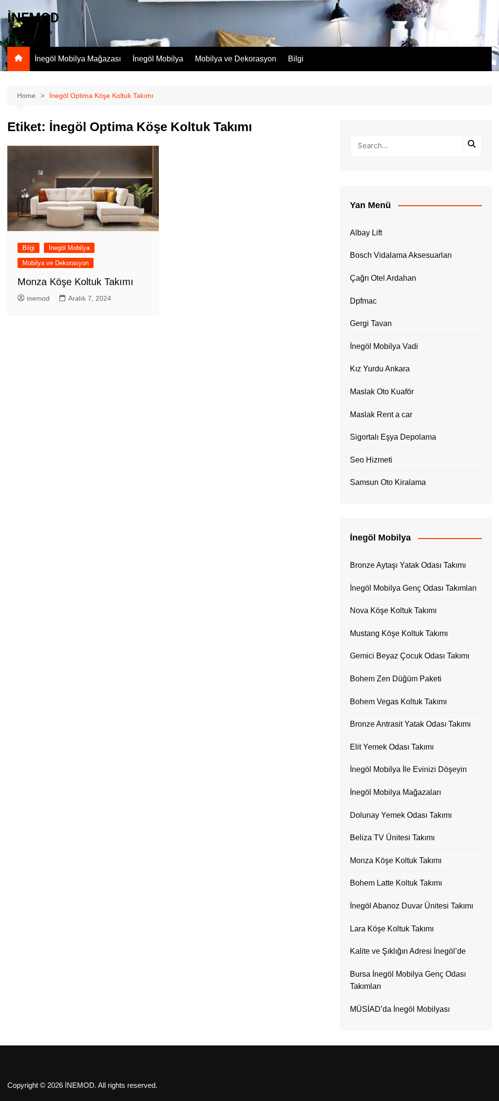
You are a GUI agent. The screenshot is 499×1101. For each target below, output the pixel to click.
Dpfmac (363, 301)
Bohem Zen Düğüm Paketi (395, 679)
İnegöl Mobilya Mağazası (78, 59)
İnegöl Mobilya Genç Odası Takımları (413, 588)
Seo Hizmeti (371, 460)
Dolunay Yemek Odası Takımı (401, 815)
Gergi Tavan (371, 323)
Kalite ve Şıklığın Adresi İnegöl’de (408, 951)
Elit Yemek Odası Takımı (392, 747)
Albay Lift (366, 233)
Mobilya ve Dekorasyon (235, 59)
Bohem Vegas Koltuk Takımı (398, 701)
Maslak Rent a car (381, 414)
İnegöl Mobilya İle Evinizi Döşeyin (408, 769)
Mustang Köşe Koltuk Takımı (399, 633)
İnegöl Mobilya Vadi (384, 346)
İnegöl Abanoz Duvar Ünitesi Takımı (411, 906)
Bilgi (296, 59)
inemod (38, 298)
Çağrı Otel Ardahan (383, 278)
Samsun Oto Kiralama (388, 482)
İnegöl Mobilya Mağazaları (395, 792)
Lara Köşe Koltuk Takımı (392, 929)
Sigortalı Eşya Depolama (393, 437)
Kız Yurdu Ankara (380, 369)
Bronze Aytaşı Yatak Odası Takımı (408, 565)
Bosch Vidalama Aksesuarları (401, 255)
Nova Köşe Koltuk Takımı (393, 610)
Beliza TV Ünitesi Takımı (392, 837)
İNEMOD (33, 18)
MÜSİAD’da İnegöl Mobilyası (400, 1009)
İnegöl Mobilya (158, 59)
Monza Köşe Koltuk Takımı (76, 281)
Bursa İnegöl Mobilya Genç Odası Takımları (408, 980)
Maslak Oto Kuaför (382, 391)
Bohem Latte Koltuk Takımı (396, 883)
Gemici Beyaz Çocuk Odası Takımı (409, 656)
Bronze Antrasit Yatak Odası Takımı (410, 724)
